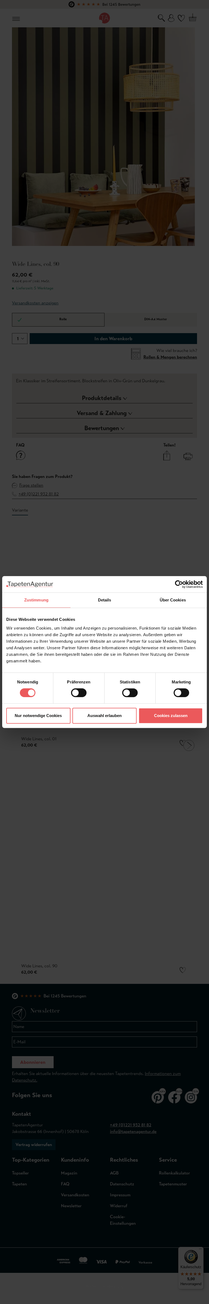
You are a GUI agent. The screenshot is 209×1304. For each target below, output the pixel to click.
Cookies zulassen (171, 715)
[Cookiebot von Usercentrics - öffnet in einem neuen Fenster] (179, 584)
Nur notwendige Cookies (38, 715)
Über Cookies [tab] (173, 600)
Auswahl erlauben (104, 715)
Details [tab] (104, 600)
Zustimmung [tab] (36, 600)
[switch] (79, 692)
